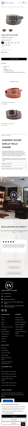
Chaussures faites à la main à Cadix (8, 374)
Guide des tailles (4, 355)
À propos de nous (5, 334)
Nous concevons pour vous (7, 327)
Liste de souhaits (4, 350)
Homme (3, 317)
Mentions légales (18, 329)
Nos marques (4, 329)
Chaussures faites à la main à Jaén (8, 385)
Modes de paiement (19, 327)
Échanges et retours (19, 319)
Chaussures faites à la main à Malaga (8, 376)
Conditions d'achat (19, 317)
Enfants (2, 322)
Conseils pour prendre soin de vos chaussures (7, 362)
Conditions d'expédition (20, 324)
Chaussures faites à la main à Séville (8, 371)
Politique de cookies (9, 412)
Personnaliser (14, 419)
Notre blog (3, 341)
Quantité (5, 52)
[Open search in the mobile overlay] (18, 3)
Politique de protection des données (21, 332)
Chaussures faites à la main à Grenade (7, 379)
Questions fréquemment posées (6, 358)
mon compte (4, 348)
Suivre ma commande (5, 352)
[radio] (3, 43)
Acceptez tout (14, 416)
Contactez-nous (4, 336)
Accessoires (3, 338)
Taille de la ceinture (5, 40)
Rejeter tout (14, 423)
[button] (19, 232)
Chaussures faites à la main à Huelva (8, 382)
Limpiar (2, 47)
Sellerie (2, 324)
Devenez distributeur (5, 331)
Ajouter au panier (14, 59)
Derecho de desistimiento (20, 322)
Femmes (3, 319)
